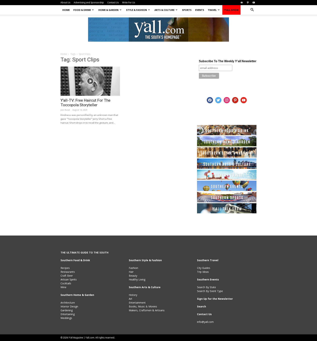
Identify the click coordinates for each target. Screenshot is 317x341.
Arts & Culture (164, 10)
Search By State (206, 287)
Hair (131, 271)
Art (130, 298)
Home (66, 10)
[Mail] (241, 2)
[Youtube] (253, 2)
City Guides (203, 268)
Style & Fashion (136, 10)
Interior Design (69, 306)
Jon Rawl (65, 109)
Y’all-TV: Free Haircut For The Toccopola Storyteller (85, 102)
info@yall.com (205, 322)
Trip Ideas (203, 271)
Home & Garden (108, 10)
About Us (65, 2)
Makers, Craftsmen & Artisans (147, 310)
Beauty (133, 275)
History (133, 295)
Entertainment (137, 302)
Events (199, 10)
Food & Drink (82, 10)
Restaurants (68, 271)
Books (132, 306)
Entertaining (68, 314)
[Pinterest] (247, 2)
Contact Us (113, 2)
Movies (152, 306)
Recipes (65, 268)
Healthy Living (137, 279)
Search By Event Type (210, 291)
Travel (212, 10)
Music (141, 306)
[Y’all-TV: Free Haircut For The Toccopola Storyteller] (90, 81)
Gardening (67, 310)
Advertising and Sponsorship (89, 2)
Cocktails (66, 283)
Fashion (133, 268)
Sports (187, 10)
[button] (252, 10)
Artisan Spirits (69, 279)
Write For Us (128, 2)
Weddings (66, 318)
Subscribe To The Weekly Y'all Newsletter (227, 61)
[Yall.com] (158, 29)
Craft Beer (67, 275)
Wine (63, 287)
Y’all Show (231, 10)
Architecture (68, 302)
